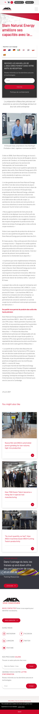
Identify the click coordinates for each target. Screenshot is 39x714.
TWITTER (27, 641)
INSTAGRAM (10, 634)
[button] (36, 572)
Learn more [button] (21, 707)
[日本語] (23, 50)
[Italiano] (18, 50)
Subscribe (19, 87)
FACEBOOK (28, 634)
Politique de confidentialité (19, 92)
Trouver (31, 666)
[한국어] (28, 50)
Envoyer (31, 686)
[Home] (7, 9)
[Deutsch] (14, 50)
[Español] (4, 54)
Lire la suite (10, 585)
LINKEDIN (10, 641)
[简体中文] (4, 50)
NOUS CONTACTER (10, 620)
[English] (9, 50)
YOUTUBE (10, 648)
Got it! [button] (19, 712)
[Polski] (33, 50)
